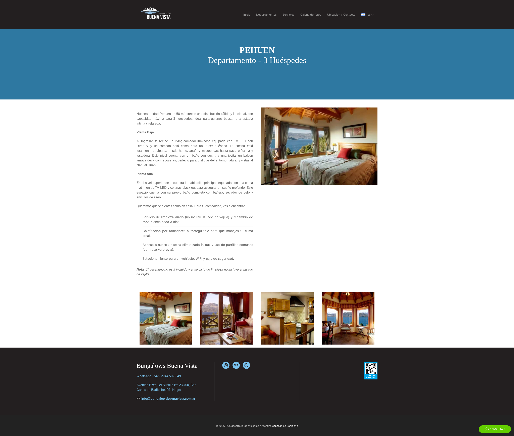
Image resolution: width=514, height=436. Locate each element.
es (368, 14)
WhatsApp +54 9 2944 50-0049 (159, 376)
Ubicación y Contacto (341, 14)
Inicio (246, 14)
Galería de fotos (310, 14)
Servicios (288, 14)
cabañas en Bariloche (285, 425)
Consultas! (497, 429)
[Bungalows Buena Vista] (162, 318)
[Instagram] (225, 365)
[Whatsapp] (246, 365)
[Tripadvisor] (236, 365)
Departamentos (266, 14)
